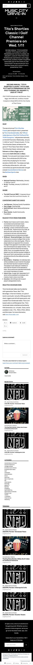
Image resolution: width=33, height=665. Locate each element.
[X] (21, 2)
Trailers (6, 494)
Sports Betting (8, 490)
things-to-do (7, 493)
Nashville (6, 477)
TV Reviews (7, 496)
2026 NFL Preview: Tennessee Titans (14, 403)
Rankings (6, 483)
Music (6, 476)
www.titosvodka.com (12, 314)
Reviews (14, 425)
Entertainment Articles (10, 468)
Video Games (7, 498)
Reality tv (6, 485)
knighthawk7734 (8, 405)
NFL (5, 402)
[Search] (28, 5)
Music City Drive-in (16, 12)
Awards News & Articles (10, 463)
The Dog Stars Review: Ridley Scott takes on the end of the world (15, 428)
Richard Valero (16, 71)
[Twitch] (24, 2)
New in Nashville (8, 479)
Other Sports (7, 482)
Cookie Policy (5, 658)
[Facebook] (8, 2)
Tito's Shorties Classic (18, 76)
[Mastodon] (16, 2)
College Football (8, 466)
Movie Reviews (8, 425)
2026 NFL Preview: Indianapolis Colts (14, 452)
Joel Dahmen (8, 76)
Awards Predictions (9, 464)
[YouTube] (19, 2)
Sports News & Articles (16, 25)
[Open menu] (16, 18)
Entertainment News (9, 469)
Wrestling (7, 499)
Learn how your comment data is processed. (16, 363)
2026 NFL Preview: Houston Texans (14, 615)
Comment (24, 355)
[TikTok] (14, 2)
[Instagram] (11, 2)
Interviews (7, 472)
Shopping (6, 488)
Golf (4, 76)
